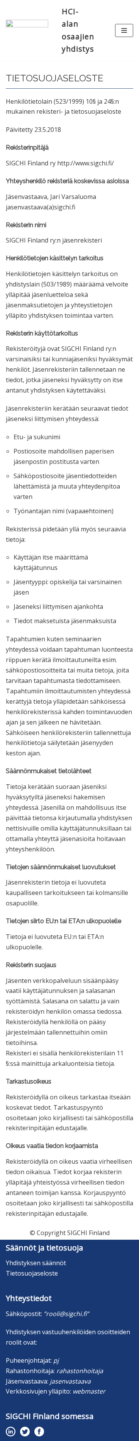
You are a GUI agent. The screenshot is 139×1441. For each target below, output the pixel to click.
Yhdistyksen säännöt (36, 1263)
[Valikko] (124, 30)
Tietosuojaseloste (32, 1273)
